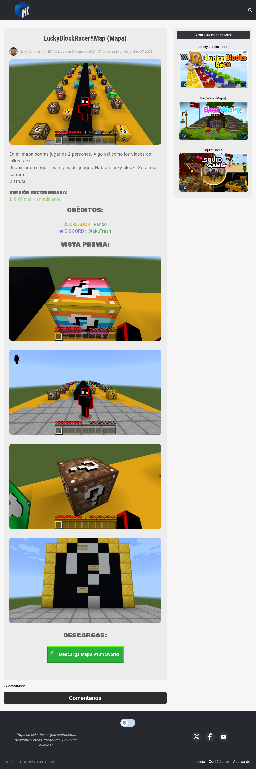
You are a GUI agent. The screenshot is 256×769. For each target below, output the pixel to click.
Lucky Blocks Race (213, 47)
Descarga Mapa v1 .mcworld (89, 654)
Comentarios (85, 698)
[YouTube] (223, 737)
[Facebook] (210, 737)
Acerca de (241, 761)
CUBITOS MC (46, 762)
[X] (197, 737)
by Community (34, 51)
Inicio (201, 761)
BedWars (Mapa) (213, 98)
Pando (100, 224)
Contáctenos (219, 761)
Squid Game (213, 150)
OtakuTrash (99, 231)
